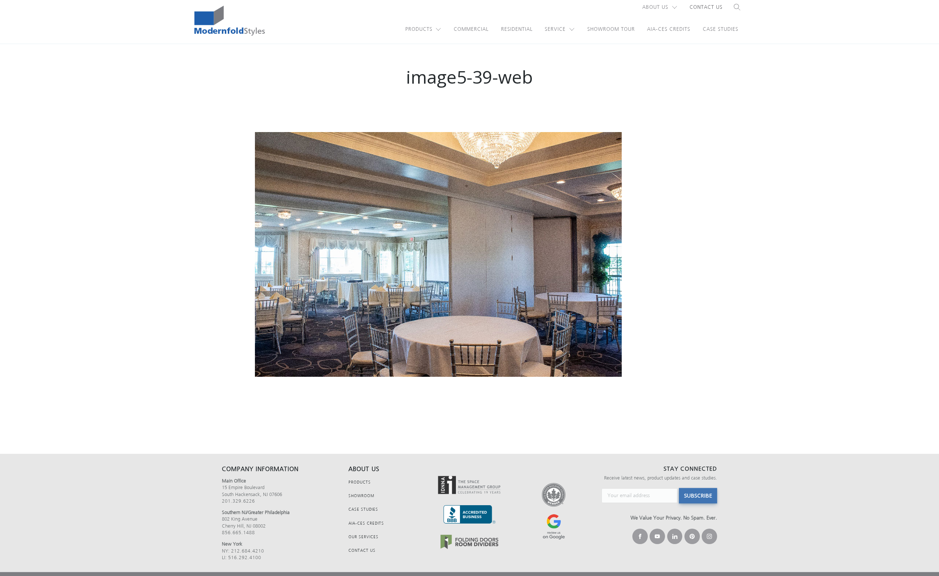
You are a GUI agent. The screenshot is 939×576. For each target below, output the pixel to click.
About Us (655, 7)
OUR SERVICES (363, 537)
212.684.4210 (247, 551)
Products (418, 29)
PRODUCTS (359, 482)
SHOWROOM (361, 495)
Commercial (471, 29)
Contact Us (706, 7)
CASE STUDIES (363, 509)
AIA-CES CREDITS (366, 523)
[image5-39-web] (469, 254)
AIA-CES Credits (668, 29)
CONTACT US (362, 550)
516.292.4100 (244, 557)
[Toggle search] (737, 7)
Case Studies (720, 29)
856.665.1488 (238, 532)
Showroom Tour (611, 29)
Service (555, 29)
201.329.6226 (238, 501)
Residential (517, 29)
